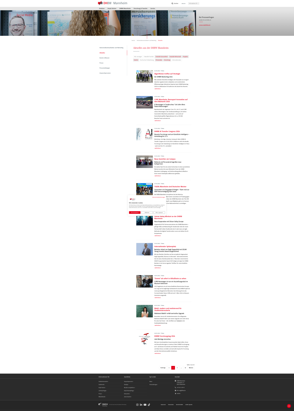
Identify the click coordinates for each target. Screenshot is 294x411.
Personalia (159, 60)
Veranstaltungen (153, 384)
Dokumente (127, 393)
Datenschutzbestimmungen (158, 197)
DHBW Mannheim (125, 8)
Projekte (185, 56)
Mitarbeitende (102, 396)
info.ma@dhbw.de (181, 390)
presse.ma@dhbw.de (204, 25)
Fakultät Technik (149, 56)
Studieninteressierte (103, 381)
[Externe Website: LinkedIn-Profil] (141, 404)
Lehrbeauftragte (102, 390)
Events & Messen (104, 58)
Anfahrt (178, 393)
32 (185, 367)
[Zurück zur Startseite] (104, 406)
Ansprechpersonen (105, 73)
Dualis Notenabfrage (129, 390)
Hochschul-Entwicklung (147, 60)
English (183, 3)
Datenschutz (171, 404)
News (150, 381)
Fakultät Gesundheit (162, 56)
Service (152, 8)
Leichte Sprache (188, 404)
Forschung (167, 60)
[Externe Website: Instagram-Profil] (137, 404)
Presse (101, 63)
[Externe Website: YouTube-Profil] (145, 404)
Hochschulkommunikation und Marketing (111, 48)
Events (136, 60)
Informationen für (193, 3)
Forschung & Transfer (140, 8)
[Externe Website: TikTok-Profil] (149, 404)
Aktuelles (102, 53)
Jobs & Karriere (127, 396)
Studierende (102, 384)
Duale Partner (112, 8)
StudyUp (126, 384)
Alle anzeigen (138, 56)
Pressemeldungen (105, 68)
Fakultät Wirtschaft (175, 56)
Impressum (163, 404)
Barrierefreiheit (179, 404)
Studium (102, 8)
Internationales (176, 60)
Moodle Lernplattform (129, 387)
